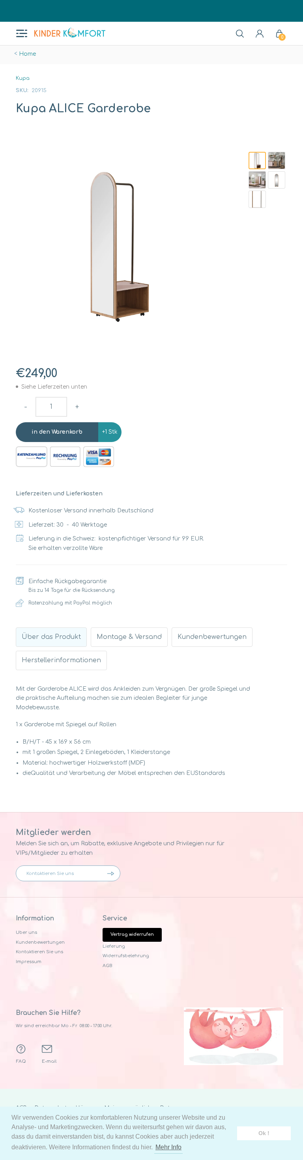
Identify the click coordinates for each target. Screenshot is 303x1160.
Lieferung (114, 946)
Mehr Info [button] (168, 1147)
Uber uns (26, 932)
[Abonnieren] (112, 873)
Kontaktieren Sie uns (39, 951)
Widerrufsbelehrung (126, 955)
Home (27, 54)
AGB (107, 965)
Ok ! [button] (263, 1133)
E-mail (49, 1061)
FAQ (21, 1061)
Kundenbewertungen (40, 942)
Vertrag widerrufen (132, 934)
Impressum (28, 961)
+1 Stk (110, 432)
